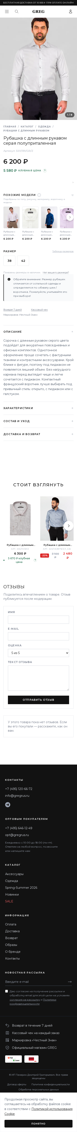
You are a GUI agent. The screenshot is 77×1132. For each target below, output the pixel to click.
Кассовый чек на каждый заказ (35, 1033)
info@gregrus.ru (17, 796)
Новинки (12, 894)
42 (23, 261)
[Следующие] (70, 217)
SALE (9, 901)
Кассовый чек (39, 309)
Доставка (12, 931)
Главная (9, 126)
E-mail (13, 628)
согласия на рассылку (25, 999)
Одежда (44, 126)
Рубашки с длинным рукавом (26, 130)
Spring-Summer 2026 (21, 888)
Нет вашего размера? (56, 272)
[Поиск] (17, 11)
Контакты (12, 958)
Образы (11, 945)
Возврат (11, 938)
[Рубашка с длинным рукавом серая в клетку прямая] (20, 518)
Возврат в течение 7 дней (32, 1025)
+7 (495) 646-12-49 (18, 828)
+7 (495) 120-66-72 (18, 789)
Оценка (15, 645)
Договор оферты (16, 1084)
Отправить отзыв (38, 699)
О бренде (13, 952)
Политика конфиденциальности (50, 1084)
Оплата (10, 924)
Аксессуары (14, 874)
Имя (11, 612)
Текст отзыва (20, 662)
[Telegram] (7, 804)
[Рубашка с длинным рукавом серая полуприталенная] (57, 518)
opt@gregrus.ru (17, 835)
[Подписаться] (70, 982)
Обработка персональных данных (38, 1089)
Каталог (27, 126)
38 (9, 261)
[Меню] (6, 11)
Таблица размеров (63, 251)
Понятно (38, 1123)
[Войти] (71, 12)
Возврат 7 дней (12, 309)
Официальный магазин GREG (34, 1048)
